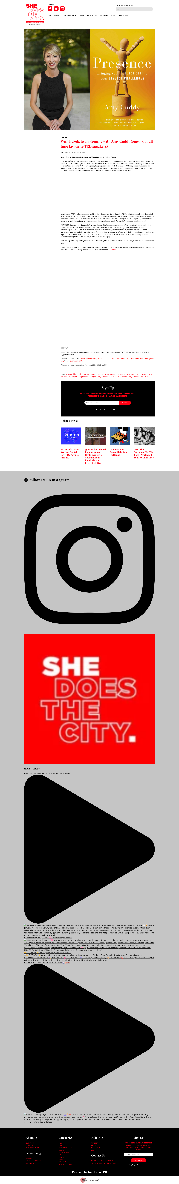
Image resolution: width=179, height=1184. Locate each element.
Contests (104, 15)
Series (56, 15)
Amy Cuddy (71, 374)
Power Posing (124, 374)
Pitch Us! (29, 1145)
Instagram (95, 1148)
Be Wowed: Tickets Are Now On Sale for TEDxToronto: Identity (70, 453)
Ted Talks (144, 376)
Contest (64, 138)
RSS (92, 1150)
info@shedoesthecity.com (102, 1161)
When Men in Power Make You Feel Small (118, 452)
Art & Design (92, 15)
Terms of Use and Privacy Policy (104, 1163)
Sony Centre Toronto (106, 376)
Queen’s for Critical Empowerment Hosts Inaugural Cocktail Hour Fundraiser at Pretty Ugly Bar (95, 456)
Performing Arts (69, 15)
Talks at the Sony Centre (128, 376)
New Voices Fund (32, 1148)
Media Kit (29, 1158)
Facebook (95, 1145)
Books (81, 15)
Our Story (30, 1143)
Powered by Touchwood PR (89, 1172)
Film (49, 15)
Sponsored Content (34, 1161)
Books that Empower (86, 374)
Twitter (94, 1143)
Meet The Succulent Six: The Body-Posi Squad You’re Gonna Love (144, 453)
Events (114, 15)
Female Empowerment (107, 374)
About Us (123, 15)
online (113, 249)
